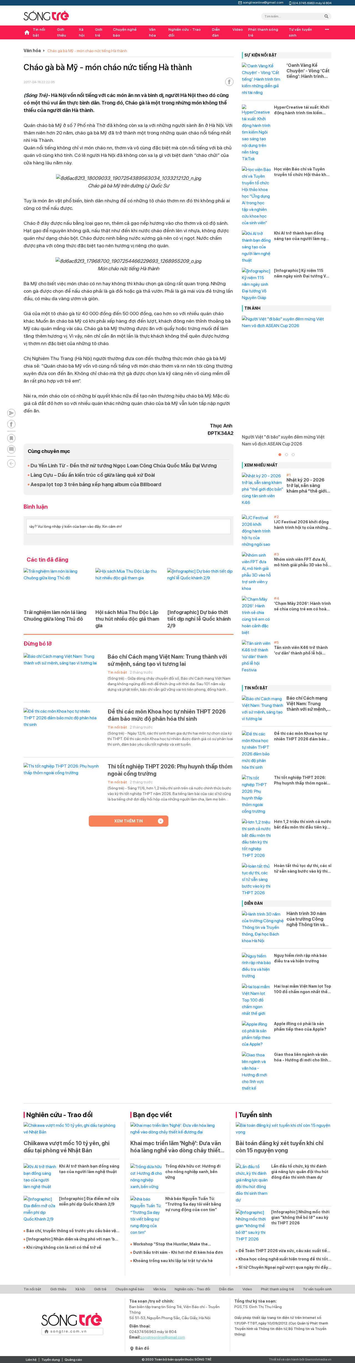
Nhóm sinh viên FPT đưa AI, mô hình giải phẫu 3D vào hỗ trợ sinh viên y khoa (301, 562)
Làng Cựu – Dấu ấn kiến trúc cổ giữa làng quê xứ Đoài (93, 475)
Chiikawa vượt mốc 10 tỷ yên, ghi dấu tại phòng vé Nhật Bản (67, 1147)
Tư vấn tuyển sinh (300, 32)
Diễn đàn (216, 32)
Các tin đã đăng (47, 559)
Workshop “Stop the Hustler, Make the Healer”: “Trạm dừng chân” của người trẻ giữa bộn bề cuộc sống (178, 1244)
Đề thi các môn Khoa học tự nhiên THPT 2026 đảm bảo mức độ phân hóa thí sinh (167, 715)
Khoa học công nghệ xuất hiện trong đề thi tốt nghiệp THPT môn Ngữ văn (283, 1259)
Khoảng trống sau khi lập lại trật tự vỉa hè (173, 1260)
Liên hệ (31, 1360)
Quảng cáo (73, 1360)
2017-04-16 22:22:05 (39, 82)
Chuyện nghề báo (124, 32)
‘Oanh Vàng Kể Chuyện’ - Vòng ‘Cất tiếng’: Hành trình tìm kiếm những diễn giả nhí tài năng (308, 71)
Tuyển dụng (50, 1360)
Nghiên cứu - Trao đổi (184, 32)
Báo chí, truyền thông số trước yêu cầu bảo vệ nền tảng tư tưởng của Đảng (71, 1231)
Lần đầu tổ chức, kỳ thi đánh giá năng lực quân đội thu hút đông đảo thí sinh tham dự (299, 1171)
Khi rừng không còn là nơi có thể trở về (63, 1247)
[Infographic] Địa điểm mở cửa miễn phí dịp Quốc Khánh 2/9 (89, 1201)
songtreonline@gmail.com (263, 2)
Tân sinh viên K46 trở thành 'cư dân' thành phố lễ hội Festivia (301, 650)
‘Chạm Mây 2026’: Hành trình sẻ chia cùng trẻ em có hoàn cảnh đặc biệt (302, 606)
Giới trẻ (98, 32)
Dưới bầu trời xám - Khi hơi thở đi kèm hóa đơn (178, 1252)
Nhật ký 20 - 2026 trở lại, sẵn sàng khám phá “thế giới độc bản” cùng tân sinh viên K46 (306, 485)
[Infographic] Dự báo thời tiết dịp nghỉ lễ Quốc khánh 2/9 (199, 618)
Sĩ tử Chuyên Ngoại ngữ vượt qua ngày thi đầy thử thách (283, 1267)
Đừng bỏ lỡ (38, 643)
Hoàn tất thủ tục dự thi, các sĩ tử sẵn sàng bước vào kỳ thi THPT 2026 (302, 868)
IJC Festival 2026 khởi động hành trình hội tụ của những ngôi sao (301, 525)
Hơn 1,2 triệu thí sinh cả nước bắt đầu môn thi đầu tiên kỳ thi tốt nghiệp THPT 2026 (302, 824)
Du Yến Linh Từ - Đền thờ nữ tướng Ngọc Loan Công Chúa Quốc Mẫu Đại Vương (124, 465)
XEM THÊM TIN (128, 821)
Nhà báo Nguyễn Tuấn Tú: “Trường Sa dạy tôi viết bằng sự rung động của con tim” (193, 1204)
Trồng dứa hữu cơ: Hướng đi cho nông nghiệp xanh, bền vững (192, 1171)
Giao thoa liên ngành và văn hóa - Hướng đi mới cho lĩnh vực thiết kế (301, 1057)
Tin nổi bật (39, 32)
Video (237, 29)
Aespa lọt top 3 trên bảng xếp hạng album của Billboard (96, 484)
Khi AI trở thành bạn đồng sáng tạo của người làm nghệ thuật (302, 236)
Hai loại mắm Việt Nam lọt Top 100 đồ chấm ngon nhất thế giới (302, 989)
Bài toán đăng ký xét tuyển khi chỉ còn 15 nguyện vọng (279, 1147)
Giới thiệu (61, 32)
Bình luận (36, 506)
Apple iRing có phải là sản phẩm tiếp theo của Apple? (300, 1026)
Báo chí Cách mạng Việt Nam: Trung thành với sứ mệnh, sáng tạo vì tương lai (167, 660)
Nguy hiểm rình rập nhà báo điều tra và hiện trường (300, 958)
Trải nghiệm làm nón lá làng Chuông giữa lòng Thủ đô (55, 615)
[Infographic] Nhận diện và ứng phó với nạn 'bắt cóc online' (72, 1239)
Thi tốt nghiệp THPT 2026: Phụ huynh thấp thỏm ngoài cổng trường (170, 770)
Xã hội (81, 32)
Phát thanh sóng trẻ (263, 32)
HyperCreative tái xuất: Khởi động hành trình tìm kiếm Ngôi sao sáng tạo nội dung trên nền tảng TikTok (301, 110)
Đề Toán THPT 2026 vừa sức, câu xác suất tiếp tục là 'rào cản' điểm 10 (284, 1251)
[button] (280, 454)
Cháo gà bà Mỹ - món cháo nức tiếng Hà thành (87, 51)
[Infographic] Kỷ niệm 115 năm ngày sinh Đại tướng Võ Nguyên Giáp (301, 273)
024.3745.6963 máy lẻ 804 (311, 2)
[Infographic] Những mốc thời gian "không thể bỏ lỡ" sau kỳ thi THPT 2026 (300, 1217)
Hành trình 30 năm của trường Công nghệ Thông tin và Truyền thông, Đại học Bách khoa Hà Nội (306, 919)
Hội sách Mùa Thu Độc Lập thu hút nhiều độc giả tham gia (127, 618)
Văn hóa (152, 32)
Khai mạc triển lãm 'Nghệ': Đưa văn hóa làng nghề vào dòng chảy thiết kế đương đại (175, 1147)
